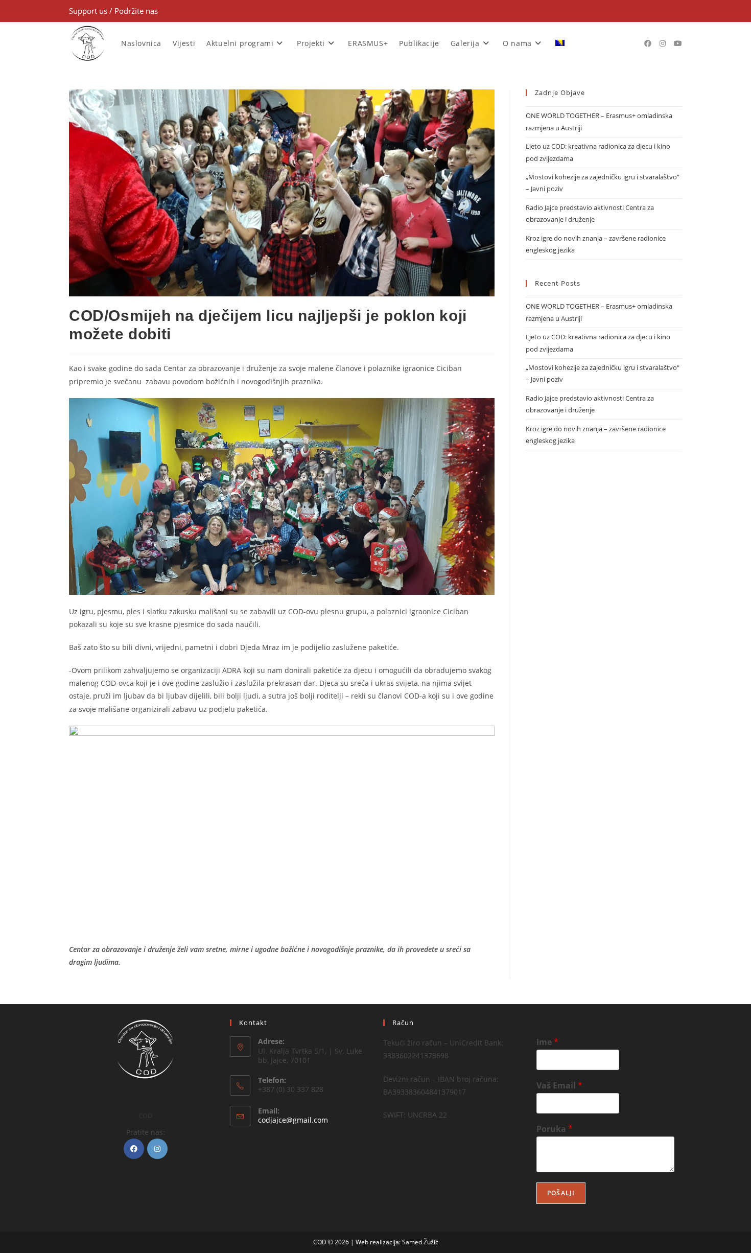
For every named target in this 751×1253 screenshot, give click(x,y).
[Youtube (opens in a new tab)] (678, 43)
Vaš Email (559, 1085)
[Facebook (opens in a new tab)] (647, 43)
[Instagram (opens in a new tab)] (662, 43)
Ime (547, 1042)
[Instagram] (157, 1149)
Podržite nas (136, 11)
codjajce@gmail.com (293, 1120)
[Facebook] (134, 1149)
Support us (89, 11)
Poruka (554, 1129)
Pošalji (561, 1193)
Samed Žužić (420, 1242)
